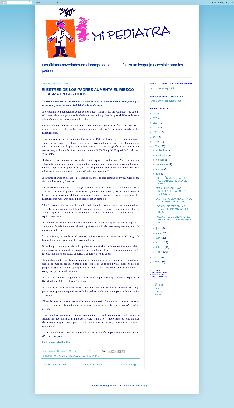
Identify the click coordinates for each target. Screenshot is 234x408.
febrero (160, 247)
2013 (156, 127)
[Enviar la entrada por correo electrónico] (103, 351)
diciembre (162, 150)
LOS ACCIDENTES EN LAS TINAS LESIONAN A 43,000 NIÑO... (172, 209)
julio (158, 173)
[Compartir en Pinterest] (123, 351)
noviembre (162, 155)
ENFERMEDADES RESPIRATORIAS (80, 356)
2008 (156, 257)
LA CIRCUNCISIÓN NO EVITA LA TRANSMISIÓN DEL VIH (173, 200)
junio (159, 228)
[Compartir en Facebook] (119, 351)
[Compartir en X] (116, 351)
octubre (160, 159)
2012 (156, 132)
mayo (159, 233)
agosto (160, 169)
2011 (156, 136)
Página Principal (93, 364)
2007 (156, 262)
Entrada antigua (129, 364)
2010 (156, 141)
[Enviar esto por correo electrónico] (110, 351)
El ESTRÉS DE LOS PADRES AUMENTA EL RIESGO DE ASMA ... (171, 180)
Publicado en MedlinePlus (56, 342)
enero (159, 251)
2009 (156, 146)
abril (159, 237)
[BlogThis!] (113, 351)
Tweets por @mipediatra (163, 88)
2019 (156, 113)
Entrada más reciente (54, 364)
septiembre (162, 164)
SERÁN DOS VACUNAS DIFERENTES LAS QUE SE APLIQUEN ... (172, 191)
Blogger (145, 385)
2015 (156, 118)
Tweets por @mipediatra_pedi (166, 100)
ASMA (57, 356)
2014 (156, 122)
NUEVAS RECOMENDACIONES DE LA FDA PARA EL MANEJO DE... (173, 219)
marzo (160, 242)
